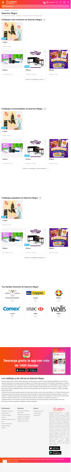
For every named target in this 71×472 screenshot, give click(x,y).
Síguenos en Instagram (23, 417)
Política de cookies (13, 461)
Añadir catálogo (5, 425)
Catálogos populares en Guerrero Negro (19, 198)
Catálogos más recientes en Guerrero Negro (21, 19)
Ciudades (6, 10)
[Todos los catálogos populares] (40, 198)
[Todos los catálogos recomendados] (44, 108)
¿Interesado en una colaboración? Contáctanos (38, 413)
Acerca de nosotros (6, 423)
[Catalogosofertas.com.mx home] (11, 2)
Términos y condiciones (51, 459)
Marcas (3, 417)
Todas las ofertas (6, 415)
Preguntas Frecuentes (7, 411)
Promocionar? (5, 413)
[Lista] (64, 2)
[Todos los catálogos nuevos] (44, 19)
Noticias (3, 427)
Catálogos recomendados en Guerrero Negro (22, 109)
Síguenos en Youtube (23, 419)
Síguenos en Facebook (23, 414)
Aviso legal (41, 459)
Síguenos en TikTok (22, 421)
